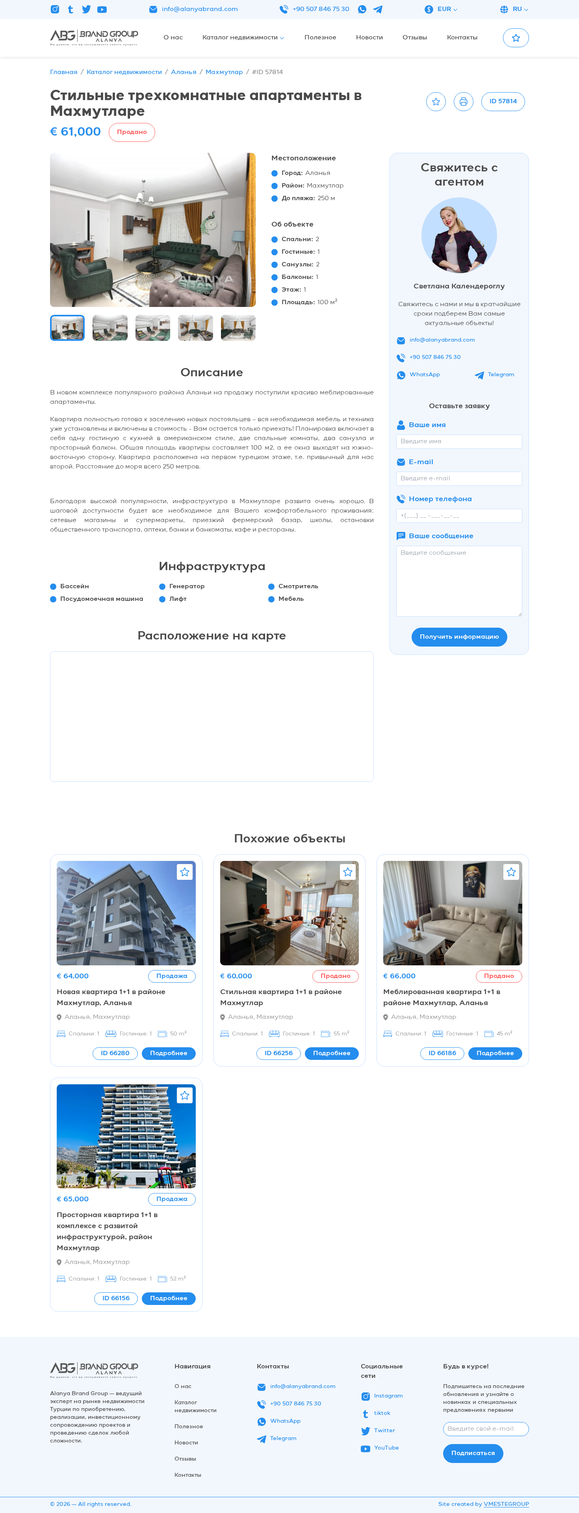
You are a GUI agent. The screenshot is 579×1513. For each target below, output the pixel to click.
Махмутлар (224, 72)
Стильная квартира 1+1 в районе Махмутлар (281, 998)
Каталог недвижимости (124, 72)
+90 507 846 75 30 (321, 9)
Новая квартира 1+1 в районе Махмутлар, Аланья (111, 998)
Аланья (184, 72)
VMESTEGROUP (506, 1504)
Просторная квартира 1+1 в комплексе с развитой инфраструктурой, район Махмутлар (107, 1232)
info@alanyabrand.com (200, 9)
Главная (64, 72)
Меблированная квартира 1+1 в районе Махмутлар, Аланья (441, 998)
